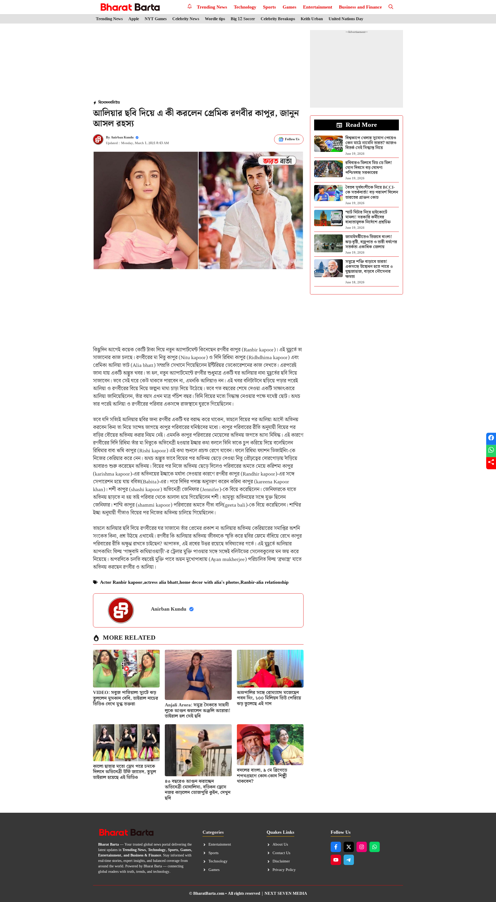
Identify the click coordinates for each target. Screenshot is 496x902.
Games (289, 7)
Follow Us (292, 139)
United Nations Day (346, 19)
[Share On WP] (491, 451)
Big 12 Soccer (243, 19)
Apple (133, 19)
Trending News (212, 7)
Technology (245, 7)
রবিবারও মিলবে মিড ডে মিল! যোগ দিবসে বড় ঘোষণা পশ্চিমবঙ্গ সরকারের (368, 168)
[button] (391, 7)
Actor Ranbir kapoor (121, 582)
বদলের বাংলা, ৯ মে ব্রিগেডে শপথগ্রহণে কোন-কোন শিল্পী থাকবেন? (262, 775)
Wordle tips (215, 19)
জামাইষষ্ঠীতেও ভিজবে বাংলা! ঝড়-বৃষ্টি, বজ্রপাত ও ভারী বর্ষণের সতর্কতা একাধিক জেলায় (371, 242)
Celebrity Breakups (278, 19)
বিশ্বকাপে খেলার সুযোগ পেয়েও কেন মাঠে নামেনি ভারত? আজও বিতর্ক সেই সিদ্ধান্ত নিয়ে (370, 143)
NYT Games (156, 19)
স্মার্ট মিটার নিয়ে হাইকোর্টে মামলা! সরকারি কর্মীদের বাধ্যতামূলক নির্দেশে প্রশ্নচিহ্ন (368, 217)
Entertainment (317, 7)
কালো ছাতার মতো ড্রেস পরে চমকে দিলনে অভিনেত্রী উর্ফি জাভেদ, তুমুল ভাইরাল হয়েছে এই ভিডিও (124, 772)
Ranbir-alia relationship (265, 582)
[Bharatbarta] (129, 7)
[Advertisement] (198, 62)
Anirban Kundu (122, 137)
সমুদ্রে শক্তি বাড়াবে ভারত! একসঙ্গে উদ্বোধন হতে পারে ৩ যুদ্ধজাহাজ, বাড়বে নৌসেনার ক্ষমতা (369, 269)
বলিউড (115, 103)
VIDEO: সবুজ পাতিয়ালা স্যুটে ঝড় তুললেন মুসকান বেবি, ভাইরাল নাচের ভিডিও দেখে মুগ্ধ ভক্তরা (125, 698)
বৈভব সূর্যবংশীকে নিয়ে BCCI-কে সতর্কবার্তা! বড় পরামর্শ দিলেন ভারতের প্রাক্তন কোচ (371, 192)
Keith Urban (312, 19)
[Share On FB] (491, 439)
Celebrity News (185, 19)
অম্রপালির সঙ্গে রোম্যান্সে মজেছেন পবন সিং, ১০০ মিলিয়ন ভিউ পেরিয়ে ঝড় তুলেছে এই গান (269, 698)
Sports (269, 7)
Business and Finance (360, 7)
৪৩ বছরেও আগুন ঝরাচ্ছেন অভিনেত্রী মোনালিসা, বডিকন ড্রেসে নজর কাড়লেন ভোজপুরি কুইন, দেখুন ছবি (197, 790)
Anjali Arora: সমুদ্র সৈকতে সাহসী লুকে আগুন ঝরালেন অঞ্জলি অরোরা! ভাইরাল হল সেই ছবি (197, 710)
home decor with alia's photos (209, 582)
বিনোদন (104, 103)
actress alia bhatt (161, 582)
